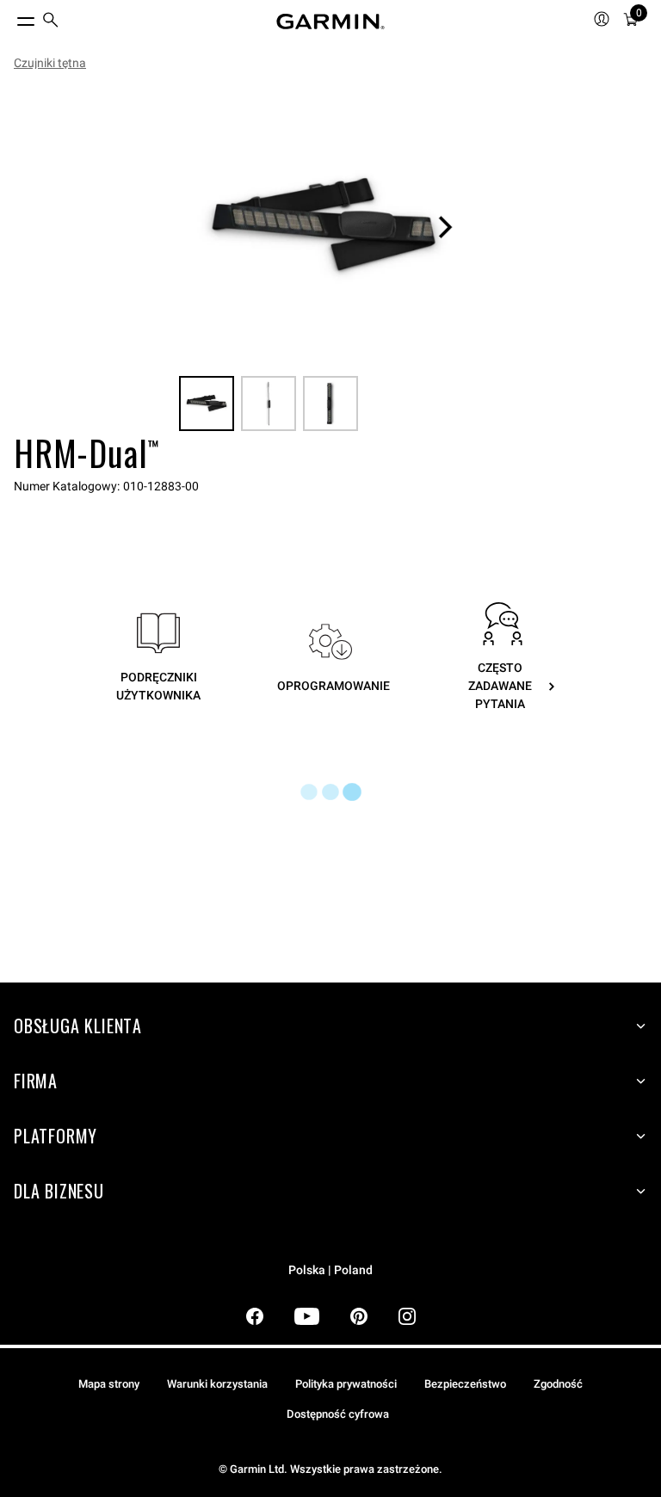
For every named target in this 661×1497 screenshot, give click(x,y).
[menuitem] (51, 22)
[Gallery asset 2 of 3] (268, 403)
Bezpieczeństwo (465, 1383)
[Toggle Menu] (10, 17)
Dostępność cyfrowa (338, 1414)
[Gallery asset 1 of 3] (323, 227)
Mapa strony (108, 1383)
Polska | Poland (330, 1270)
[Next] (445, 227)
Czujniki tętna (50, 63)
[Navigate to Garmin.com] (330, 21)
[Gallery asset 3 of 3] (330, 403)
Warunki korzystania (217, 1383)
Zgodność (558, 1383)
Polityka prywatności (346, 1383)
